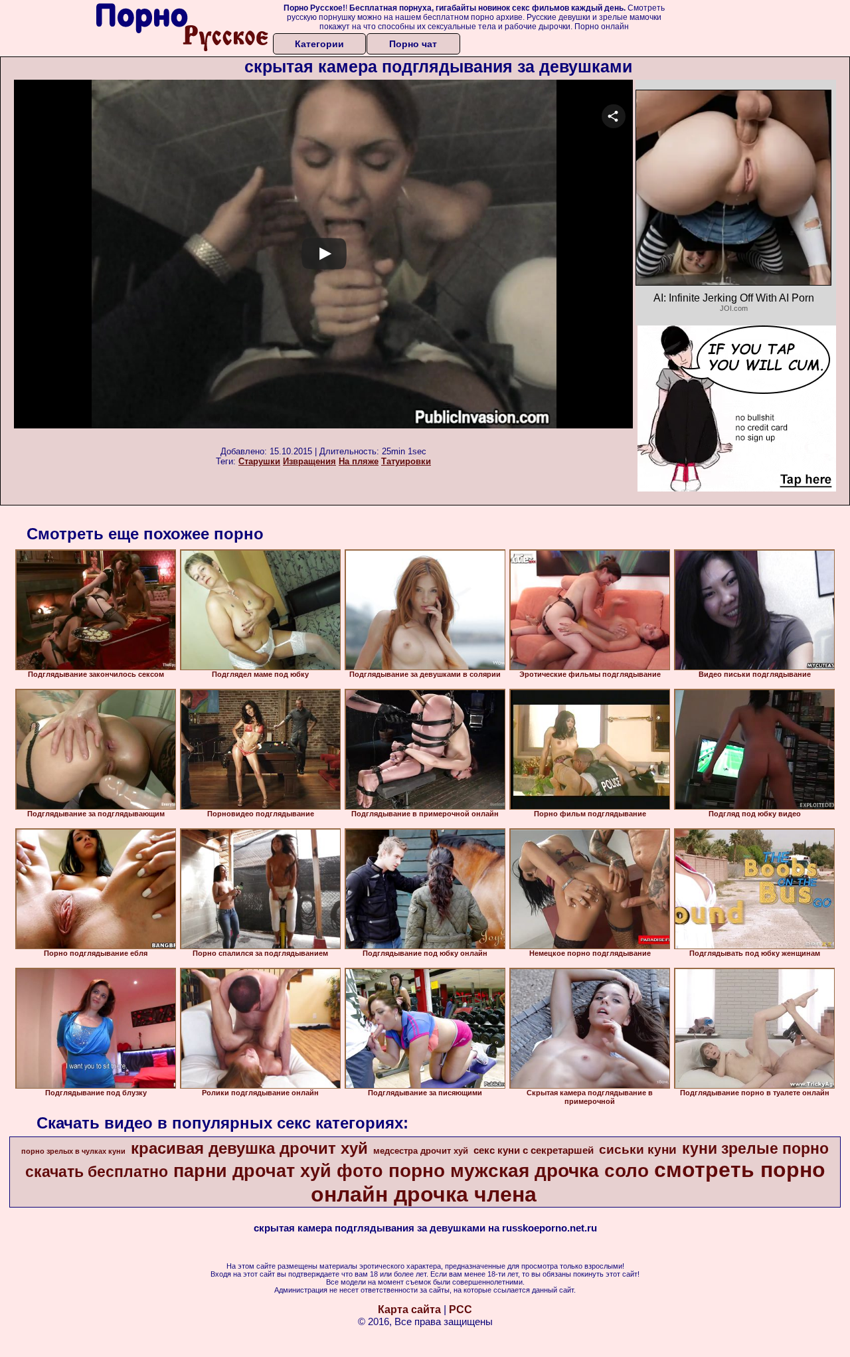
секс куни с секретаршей (533, 1150)
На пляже (359, 461)
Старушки (259, 461)
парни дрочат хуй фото (278, 1171)
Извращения (309, 461)
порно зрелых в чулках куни (73, 1151)
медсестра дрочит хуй (420, 1151)
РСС (460, 1309)
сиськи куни (638, 1149)
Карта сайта (409, 1309)
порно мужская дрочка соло (518, 1170)
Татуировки (406, 461)
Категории (319, 44)
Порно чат (413, 44)
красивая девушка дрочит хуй (249, 1148)
